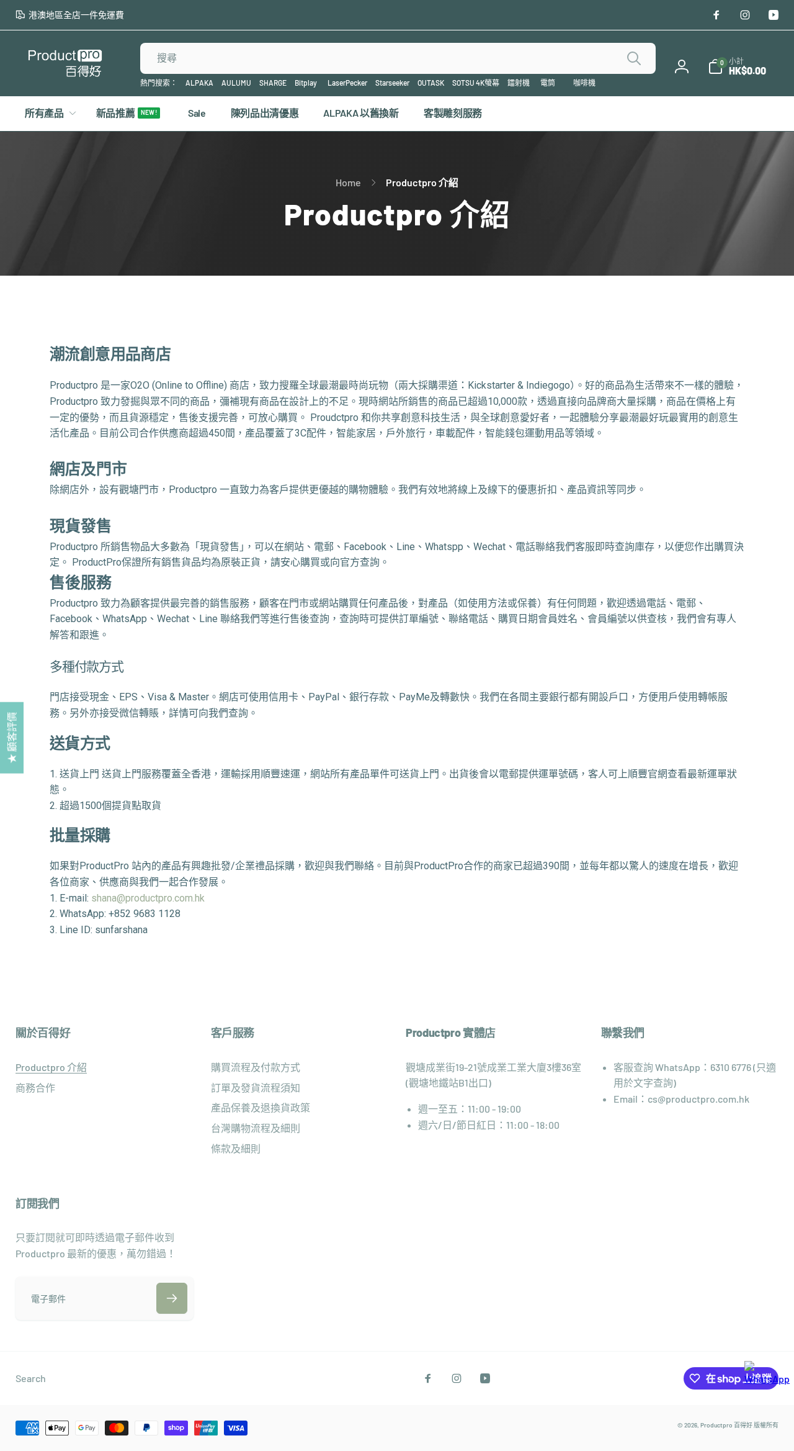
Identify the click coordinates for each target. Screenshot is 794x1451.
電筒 (547, 82)
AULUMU (236, 82)
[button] (737, 66)
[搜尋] (634, 58)
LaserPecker (347, 82)
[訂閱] (171, 1298)
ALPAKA (199, 82)
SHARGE (273, 82)
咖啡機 (584, 82)
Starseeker (392, 82)
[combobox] (398, 58)
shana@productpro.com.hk (148, 898)
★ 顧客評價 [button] (11, 737)
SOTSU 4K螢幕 (475, 82)
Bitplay (306, 82)
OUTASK (430, 82)
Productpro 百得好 (726, 1425)
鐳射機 (518, 82)
